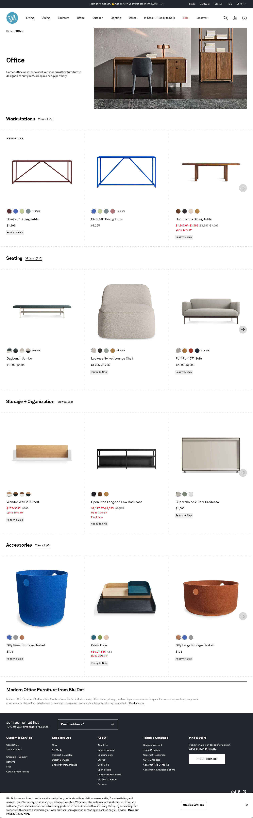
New (54, 745)
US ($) (241, 4)
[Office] (81, 18)
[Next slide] (243, 188)
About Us (103, 745)
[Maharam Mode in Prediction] (178, 350)
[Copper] (22, 637)
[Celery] (22, 211)
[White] (191, 494)
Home (9, 31)
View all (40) (42, 545)
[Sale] (186, 18)
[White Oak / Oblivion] (28, 494)
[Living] (30, 18)
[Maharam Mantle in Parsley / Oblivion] (15, 350)
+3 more (120, 211)
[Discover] (201, 18)
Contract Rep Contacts (156, 765)
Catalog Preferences (17, 772)
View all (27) (45, 119)
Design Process (106, 750)
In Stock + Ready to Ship (159, 18)
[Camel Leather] (112, 350)
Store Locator (207, 759)
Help (229, 4)
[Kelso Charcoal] (100, 350)
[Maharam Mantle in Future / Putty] (22, 350)
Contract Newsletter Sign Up (159, 770)
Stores (218, 4)
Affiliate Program (107, 780)
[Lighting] (115, 18)
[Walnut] (178, 211)
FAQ (8, 767)
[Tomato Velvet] (191, 350)
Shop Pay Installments (64, 765)
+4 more (36, 211)
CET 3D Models (151, 760)
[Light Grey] (15, 637)
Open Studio (104, 770)
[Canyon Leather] (184, 350)
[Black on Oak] (93, 494)
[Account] (235, 18)
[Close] (246, 805)
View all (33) (65, 402)
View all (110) (33, 258)
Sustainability (105, 755)
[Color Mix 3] (106, 637)
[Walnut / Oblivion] (15, 494)
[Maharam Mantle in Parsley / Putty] (9, 350)
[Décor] (132, 18)
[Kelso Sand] (93, 350)
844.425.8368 (14, 750)
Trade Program (151, 750)
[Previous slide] (10, 188)
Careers (102, 785)
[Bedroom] (63, 18)
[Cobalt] (15, 211)
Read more (135, 703)
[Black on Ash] (184, 211)
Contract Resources (154, 755)
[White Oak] (197, 211)
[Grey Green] (184, 494)
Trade (192, 4)
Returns (10, 762)
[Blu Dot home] (12, 18)
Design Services (60, 760)
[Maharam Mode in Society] (197, 350)
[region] (126, 805)
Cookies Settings (193, 805)
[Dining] (46, 18)
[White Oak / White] (9, 494)
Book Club (103, 765)
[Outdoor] (98, 18)
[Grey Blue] (28, 211)
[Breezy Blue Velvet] (106, 350)
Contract (205, 4)
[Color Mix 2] (93, 637)
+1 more (120, 350)
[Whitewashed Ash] (191, 211)
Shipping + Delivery (16, 757)
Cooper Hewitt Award (109, 775)
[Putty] (178, 494)
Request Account (152, 745)
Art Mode (57, 750)
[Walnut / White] (22, 494)
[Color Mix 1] (100, 637)
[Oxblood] (9, 211)
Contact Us (12, 745)
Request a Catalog (62, 755)
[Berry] (112, 211)
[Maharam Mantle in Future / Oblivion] (28, 350)
